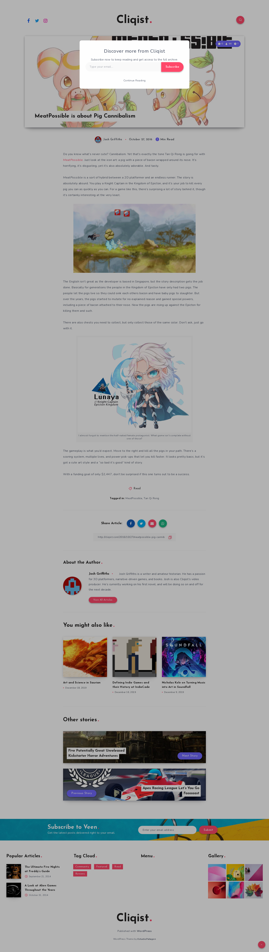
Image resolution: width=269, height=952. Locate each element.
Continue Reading (135, 80)
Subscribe (172, 66)
